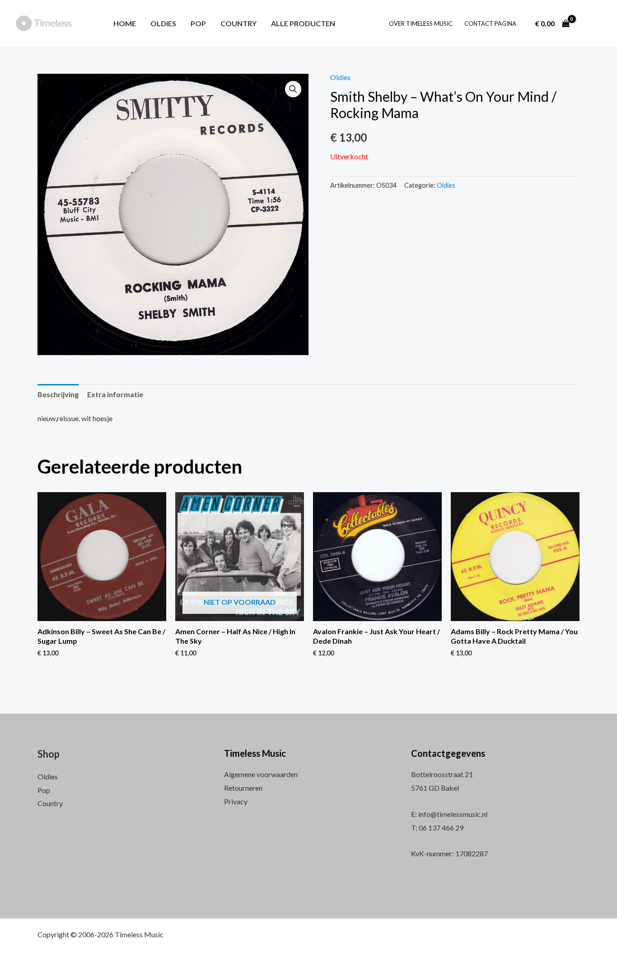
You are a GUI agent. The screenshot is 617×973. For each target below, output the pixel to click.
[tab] (58, 394)
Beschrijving (58, 394)
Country (238, 23)
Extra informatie (115, 394)
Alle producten (303, 23)
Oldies (163, 23)
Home (124, 23)
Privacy (236, 801)
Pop (198, 23)
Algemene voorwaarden (261, 774)
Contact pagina (490, 23)
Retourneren (243, 787)
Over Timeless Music (421, 23)
